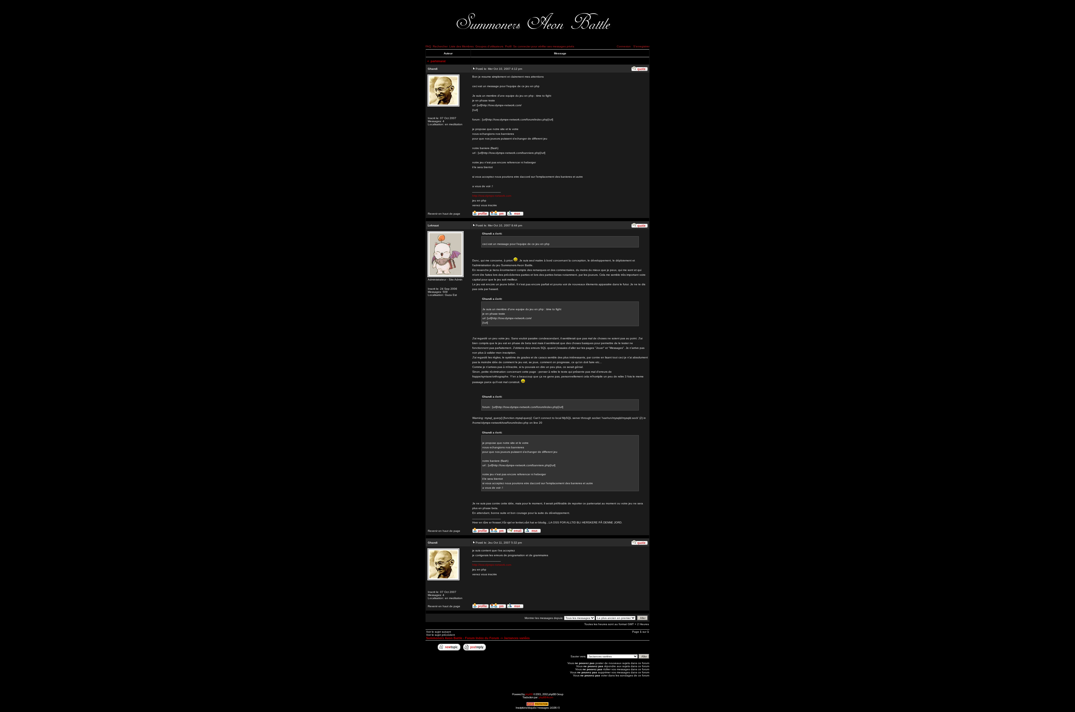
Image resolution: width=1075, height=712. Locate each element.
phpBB (529, 694)
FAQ (428, 46)
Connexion (624, 46)
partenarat (438, 61)
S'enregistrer (641, 46)
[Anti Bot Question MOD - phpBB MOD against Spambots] (537, 705)
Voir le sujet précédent (440, 634)
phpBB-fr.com (546, 697)
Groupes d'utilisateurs (489, 46)
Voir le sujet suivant (438, 631)
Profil (508, 46)
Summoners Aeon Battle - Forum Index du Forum (462, 638)
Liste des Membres (461, 46)
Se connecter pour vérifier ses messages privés (543, 46)
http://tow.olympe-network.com (491, 195)
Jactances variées (517, 638)
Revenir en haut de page (444, 213)
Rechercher (440, 46)
